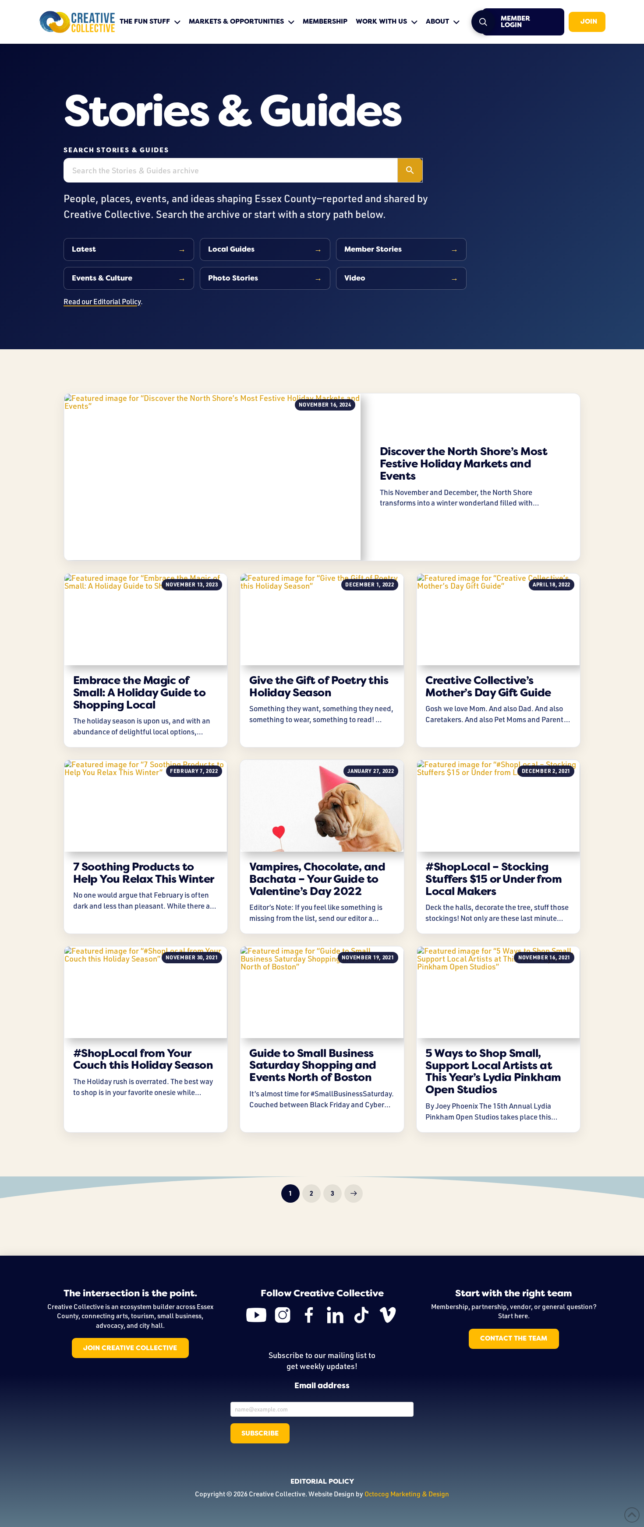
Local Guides (231, 249)
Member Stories (373, 249)
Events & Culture (102, 278)
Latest (84, 249)
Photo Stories (233, 278)
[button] (483, 22)
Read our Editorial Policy (102, 301)
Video (354, 278)
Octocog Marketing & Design (406, 1493)
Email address (322, 1386)
